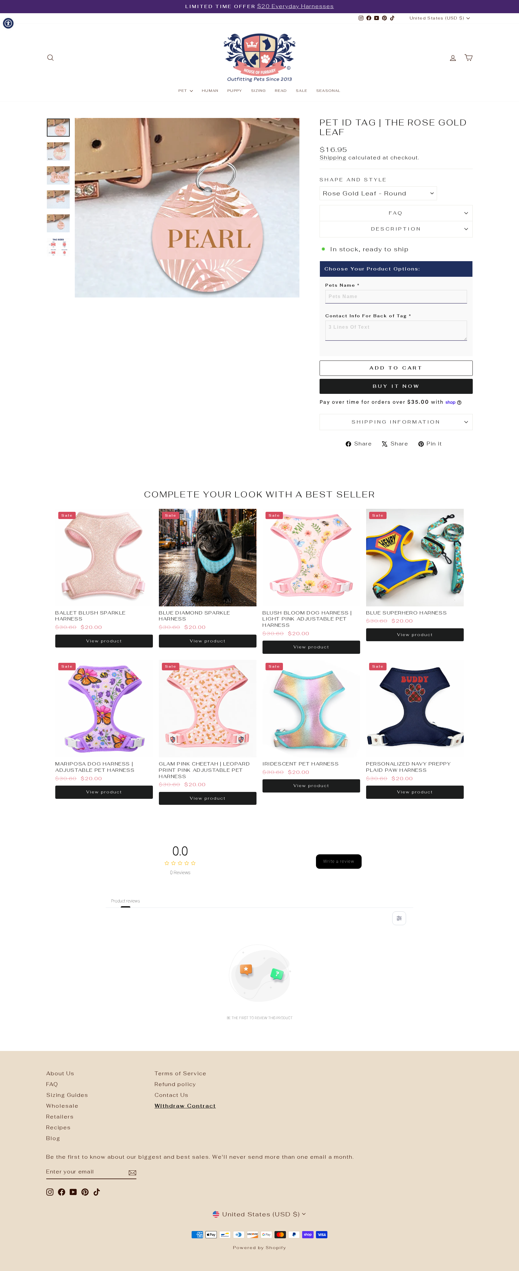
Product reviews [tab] (125, 900)
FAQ (396, 213)
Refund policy (175, 1084)
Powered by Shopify (259, 1247)
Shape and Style (353, 180)
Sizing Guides (67, 1095)
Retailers (60, 1116)
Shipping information (396, 422)
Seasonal (328, 90)
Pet (183, 90)
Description (396, 229)
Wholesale (62, 1106)
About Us (60, 1073)
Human (210, 90)
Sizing (258, 90)
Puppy (234, 90)
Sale (301, 90)
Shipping (333, 157)
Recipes (58, 1127)
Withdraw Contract (185, 1106)
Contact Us (172, 1095)
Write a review (339, 861)
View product (104, 641)
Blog (53, 1138)
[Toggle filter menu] (399, 918)
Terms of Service (181, 1073)
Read (281, 90)
